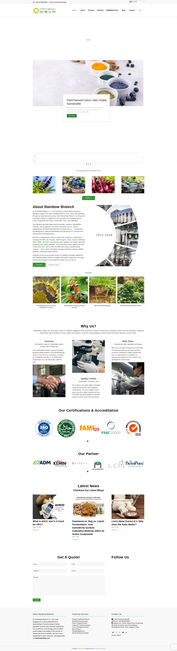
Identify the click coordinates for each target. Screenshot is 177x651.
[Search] (140, 10)
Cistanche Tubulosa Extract (81, 625)
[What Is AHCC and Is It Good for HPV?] (49, 506)
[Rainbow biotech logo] (44, 10)
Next (141, 291)
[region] (88, 89)
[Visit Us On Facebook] (116, 633)
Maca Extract (76, 629)
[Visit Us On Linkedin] (126, 633)
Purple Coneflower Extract (80, 619)
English (134, 1)
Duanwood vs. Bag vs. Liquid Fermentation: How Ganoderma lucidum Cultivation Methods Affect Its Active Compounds (88, 527)
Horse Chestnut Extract (79, 623)
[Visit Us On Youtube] (123, 633)
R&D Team (127, 341)
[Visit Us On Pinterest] (119, 633)
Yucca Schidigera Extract (80, 627)
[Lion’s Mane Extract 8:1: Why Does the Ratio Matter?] (128, 506)
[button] (88, 155)
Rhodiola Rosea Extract (80, 621)
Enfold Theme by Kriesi (100, 648)
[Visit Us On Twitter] (113, 633)
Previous (35, 291)
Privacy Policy (116, 635)
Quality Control (88, 378)
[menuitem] (74, 10)
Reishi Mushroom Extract (80, 633)
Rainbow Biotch (81, 648)
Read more (36, 530)
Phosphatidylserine (78, 631)
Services (49, 341)
